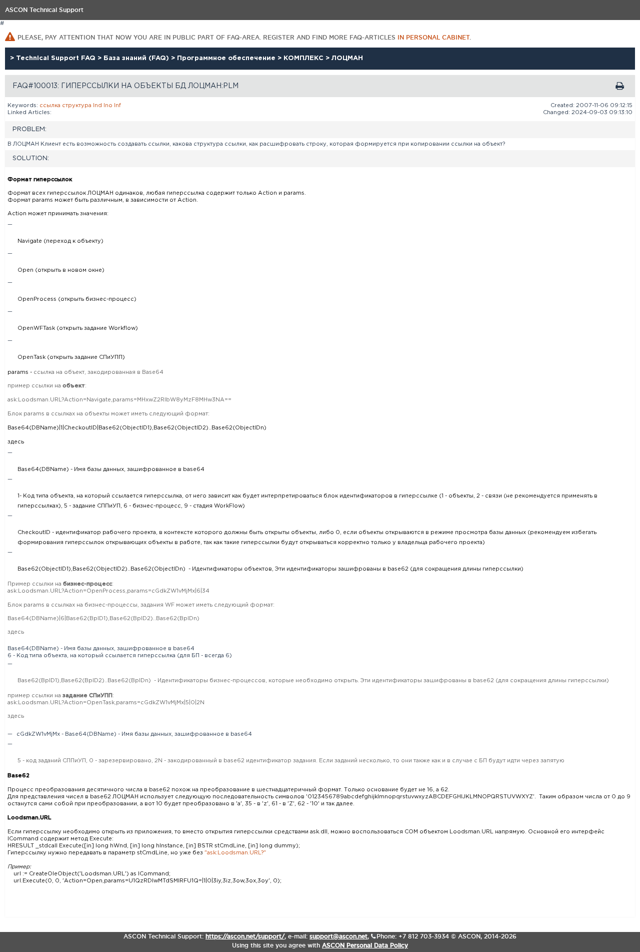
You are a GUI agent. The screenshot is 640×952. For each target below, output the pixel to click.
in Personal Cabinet (434, 37)
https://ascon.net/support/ (245, 936)
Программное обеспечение (227, 58)
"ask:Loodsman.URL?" (235, 852)
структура (77, 105)
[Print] (619, 86)
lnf (117, 105)
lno (108, 105)
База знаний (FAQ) (137, 58)
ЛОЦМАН (347, 58)
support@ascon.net (339, 936)
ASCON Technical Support (44, 10)
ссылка (50, 105)
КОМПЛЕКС (305, 58)
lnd (97, 105)
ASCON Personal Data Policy (365, 945)
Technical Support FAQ (57, 58)
